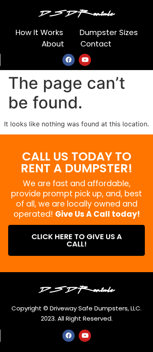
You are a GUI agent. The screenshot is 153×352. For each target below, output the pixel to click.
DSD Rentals (77, 12)
